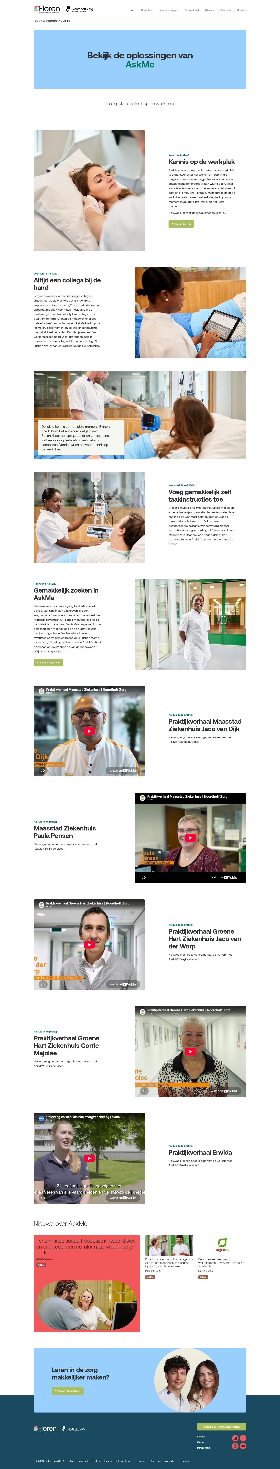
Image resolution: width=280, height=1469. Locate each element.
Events (201, 1436)
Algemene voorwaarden (163, 1461)
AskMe (41, 1265)
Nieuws (209, 10)
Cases (200, 1442)
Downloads (203, 1447)
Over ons (225, 10)
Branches (146, 10)
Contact (241, 10)
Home (37, 20)
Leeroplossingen (168, 10)
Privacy (140, 1461)
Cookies (186, 1461)
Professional (192, 10)
